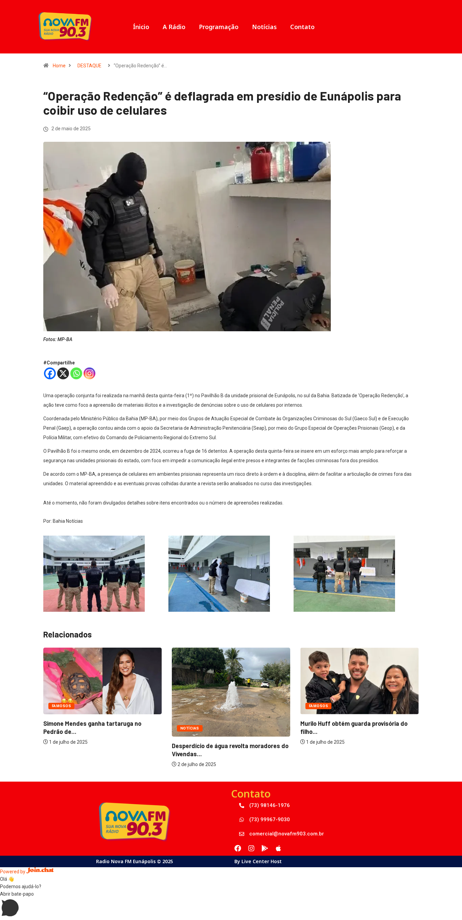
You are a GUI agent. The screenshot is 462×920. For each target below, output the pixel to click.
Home (59, 65)
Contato (302, 27)
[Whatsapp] (76, 373)
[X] (63, 373)
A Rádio (174, 27)
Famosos (61, 706)
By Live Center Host (258, 861)
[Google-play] (265, 848)
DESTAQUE (89, 65)
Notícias (264, 27)
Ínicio (141, 27)
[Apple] (278, 848)
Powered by (13, 871)
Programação (218, 27)
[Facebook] (50, 373)
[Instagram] (89, 373)
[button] (231, 905)
